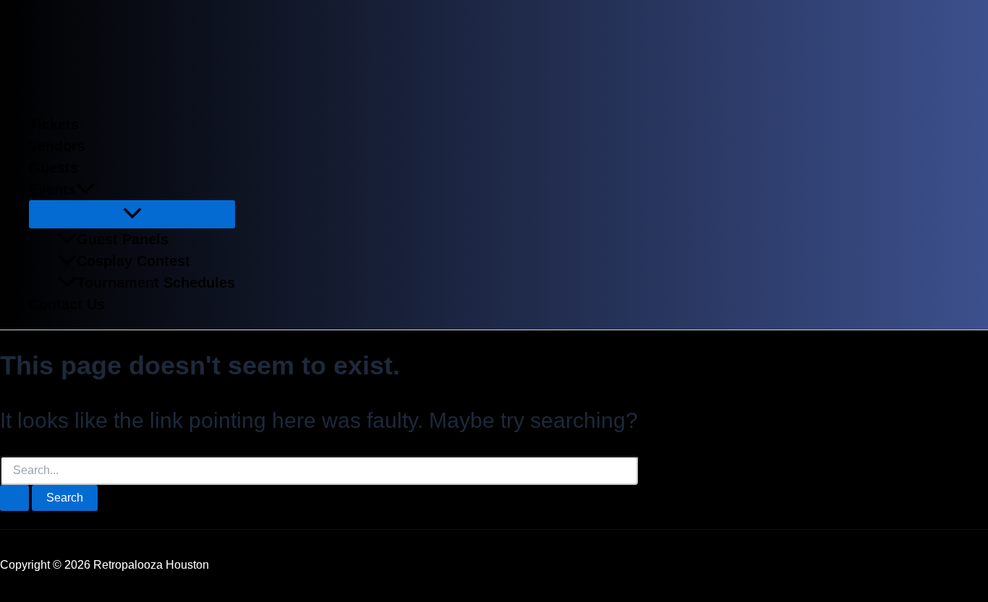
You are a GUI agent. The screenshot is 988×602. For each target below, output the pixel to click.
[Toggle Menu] (132, 214)
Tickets (54, 124)
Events (52, 189)
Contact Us (67, 304)
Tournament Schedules (156, 283)
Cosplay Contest (133, 261)
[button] (85, 189)
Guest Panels (123, 239)
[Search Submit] (14, 498)
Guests (53, 168)
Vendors (57, 146)
